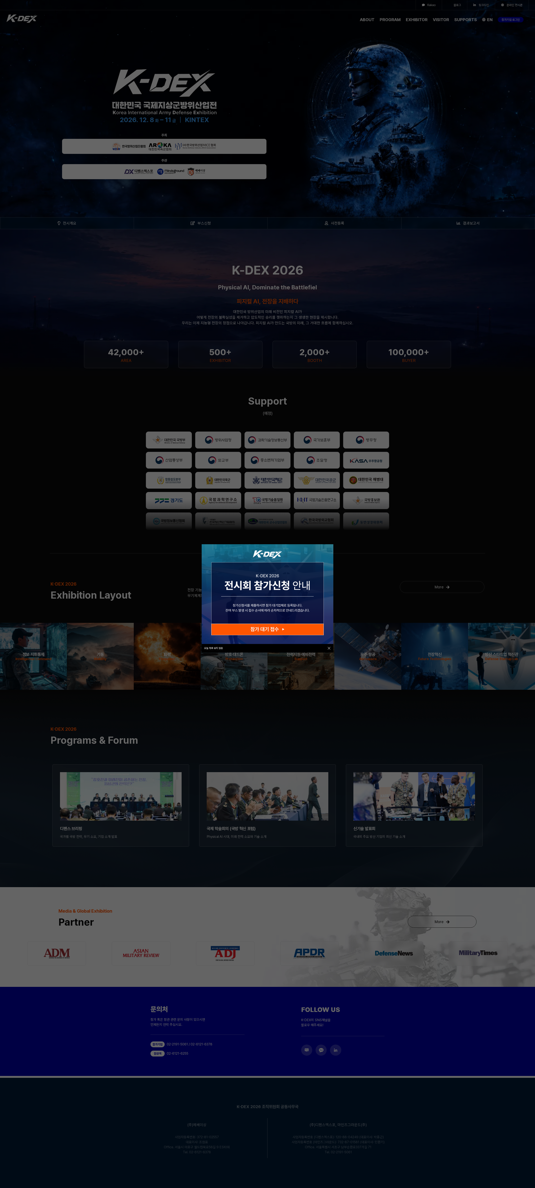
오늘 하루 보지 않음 (213, 648)
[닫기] (329, 648)
